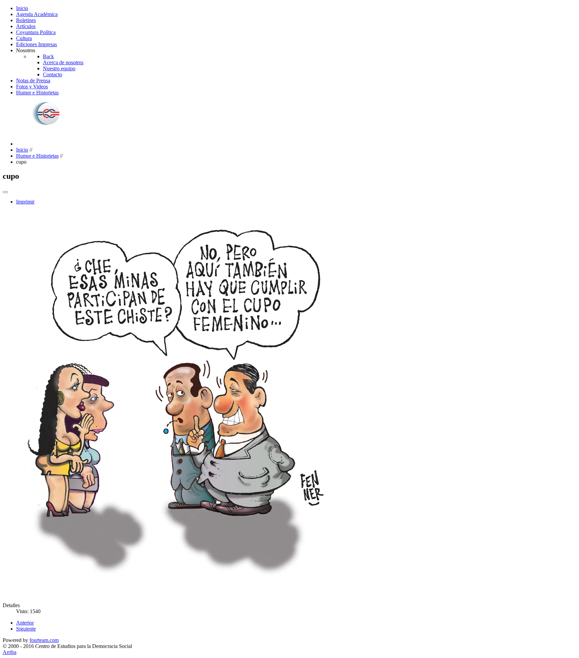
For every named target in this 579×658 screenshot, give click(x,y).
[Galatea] (68, 132)
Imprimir (25, 201)
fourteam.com (44, 640)
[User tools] (5, 192)
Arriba (9, 652)
